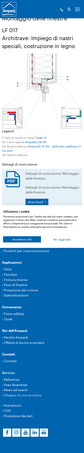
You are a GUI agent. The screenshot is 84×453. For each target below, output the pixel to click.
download (36, 202)
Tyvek (8, 319)
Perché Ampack (16, 337)
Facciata (10, 274)
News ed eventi (16, 390)
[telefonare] (61, 10)
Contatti (8, 354)
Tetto (8, 269)
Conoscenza (11, 307)
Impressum (12, 405)
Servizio (8, 373)
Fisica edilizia (14, 314)
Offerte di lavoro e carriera (24, 342)
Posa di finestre (15, 285)
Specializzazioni (16, 295)
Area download (15, 385)
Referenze (11, 379)
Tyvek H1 (41, 137)
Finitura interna (16, 280)
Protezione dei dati (18, 416)
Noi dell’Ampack (15, 330)
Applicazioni (12, 262)
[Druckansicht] (44, 433)
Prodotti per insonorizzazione (26, 251)
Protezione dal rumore (21, 290)
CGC (7, 410)
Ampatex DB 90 (36, 142)
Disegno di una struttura (22, 395)
